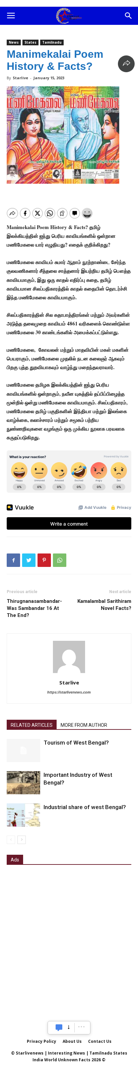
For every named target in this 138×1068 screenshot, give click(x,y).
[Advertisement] (69, 943)
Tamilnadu (52, 42)
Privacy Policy (41, 1041)
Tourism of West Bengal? (76, 742)
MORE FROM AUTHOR (84, 725)
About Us (72, 1041)
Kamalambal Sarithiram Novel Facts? (104, 604)
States (30, 42)
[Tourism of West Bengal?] (23, 750)
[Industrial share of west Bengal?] (23, 815)
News (14, 42)
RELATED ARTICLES (32, 725)
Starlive (20, 77)
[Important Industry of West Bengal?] (23, 782)
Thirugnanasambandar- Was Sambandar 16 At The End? (34, 608)
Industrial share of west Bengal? (85, 807)
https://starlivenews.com (69, 692)
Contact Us (100, 1041)
